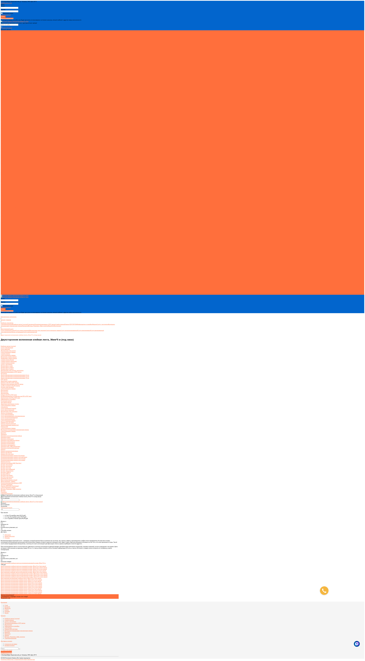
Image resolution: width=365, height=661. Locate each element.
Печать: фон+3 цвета (7, 60)
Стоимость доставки (7, 113)
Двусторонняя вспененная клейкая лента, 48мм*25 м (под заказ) (21, 578)
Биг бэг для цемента (7, 260)
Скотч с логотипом (6, 55)
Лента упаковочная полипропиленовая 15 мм (15, 166)
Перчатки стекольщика (8, 234)
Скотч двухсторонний (7, 79)
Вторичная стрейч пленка (9, 52)
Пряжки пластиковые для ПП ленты (12, 174)
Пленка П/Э (4, 86)
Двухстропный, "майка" (8, 481)
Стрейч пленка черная (8, 152)
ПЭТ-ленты (4, 64)
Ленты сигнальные (7, 203)
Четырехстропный (6, 274)
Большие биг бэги (6, 268)
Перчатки (4, 93)
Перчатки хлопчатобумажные (10, 238)
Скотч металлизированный (9, 207)
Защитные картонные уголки (10, 75)
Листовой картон (6, 73)
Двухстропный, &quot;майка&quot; (11, 271)
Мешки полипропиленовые (9, 101)
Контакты (4, 294)
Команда (3, 34)
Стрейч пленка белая (7, 149)
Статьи (3, 37)
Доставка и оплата (6, 285)
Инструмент (4, 67)
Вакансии (4, 35)
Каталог (3, 134)
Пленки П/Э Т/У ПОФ (7, 82)
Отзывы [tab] (7, 538)
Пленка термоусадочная (8, 84)
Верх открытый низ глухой (9, 269)
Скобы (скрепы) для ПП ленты (10, 175)
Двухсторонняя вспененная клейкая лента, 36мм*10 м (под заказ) (21, 584)
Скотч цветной (5, 46)
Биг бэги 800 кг (5, 263)
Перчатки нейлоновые (8, 231)
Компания (4, 124)
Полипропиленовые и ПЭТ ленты (11, 61)
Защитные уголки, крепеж (9, 66)
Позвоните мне (5, 598)
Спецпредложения (7, 110)
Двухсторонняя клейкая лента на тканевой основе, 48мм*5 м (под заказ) (23, 566)
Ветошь (3, 107)
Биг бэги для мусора (7, 266)
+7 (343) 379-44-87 (6, 28)
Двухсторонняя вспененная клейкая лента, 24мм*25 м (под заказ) (21, 586)
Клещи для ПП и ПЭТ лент (9, 184)
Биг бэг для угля (6, 257)
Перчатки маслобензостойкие (10, 230)
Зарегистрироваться (7, 18)
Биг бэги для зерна (6, 265)
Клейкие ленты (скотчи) (8, 43)
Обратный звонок (6, 652)
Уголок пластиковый (7, 177)
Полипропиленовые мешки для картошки (14, 247)
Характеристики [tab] (10, 536)
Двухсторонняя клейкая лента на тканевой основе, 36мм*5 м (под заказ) (23, 570)
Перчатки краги (5, 96)
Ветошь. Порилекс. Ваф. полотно (11, 105)
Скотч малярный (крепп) (8, 78)
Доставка (4, 532)
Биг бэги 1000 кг (6, 262)
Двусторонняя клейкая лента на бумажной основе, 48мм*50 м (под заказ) (24, 572)
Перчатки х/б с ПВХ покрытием (10, 236)
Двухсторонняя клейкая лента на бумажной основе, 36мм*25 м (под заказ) (24, 577)
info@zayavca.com (6, 3)
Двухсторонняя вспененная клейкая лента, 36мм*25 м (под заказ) (21, 583)
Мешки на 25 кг (5, 102)
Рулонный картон (6, 72)
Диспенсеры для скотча (8, 48)
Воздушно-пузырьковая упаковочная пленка (15, 89)
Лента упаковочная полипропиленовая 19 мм (15, 168)
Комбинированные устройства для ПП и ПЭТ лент (16, 186)
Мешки (3, 99)
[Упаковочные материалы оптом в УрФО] (14, 21)
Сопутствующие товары (8, 51)
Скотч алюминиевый (7, 204)
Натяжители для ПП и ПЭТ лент (10, 187)
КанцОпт (3, 92)
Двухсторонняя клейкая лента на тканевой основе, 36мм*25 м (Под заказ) (24, 567)
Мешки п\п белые (6, 242)
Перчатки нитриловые (8, 233)
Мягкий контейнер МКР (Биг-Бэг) (11, 104)
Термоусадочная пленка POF (10, 215)
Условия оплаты (6, 114)
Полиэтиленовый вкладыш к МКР (11, 272)
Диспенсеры (5, 183)
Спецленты (4, 76)
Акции (3, 40)
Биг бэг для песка (6, 256)
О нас (2, 32)
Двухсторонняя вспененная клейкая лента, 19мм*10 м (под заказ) (21, 592)
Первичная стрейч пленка (9, 54)
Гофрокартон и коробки (8, 70)
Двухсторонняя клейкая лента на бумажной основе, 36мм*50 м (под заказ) (24, 575)
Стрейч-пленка (5, 49)
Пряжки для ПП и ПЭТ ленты (10, 172)
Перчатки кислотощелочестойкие (11, 95)
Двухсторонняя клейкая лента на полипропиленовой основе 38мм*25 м (23, 563)
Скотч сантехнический (8, 209)
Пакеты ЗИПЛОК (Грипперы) (10, 276)
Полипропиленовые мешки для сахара (13, 250)
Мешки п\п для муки (7, 244)
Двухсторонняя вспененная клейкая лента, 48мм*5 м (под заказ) (21, 581)
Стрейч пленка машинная (9, 151)
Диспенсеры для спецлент (9, 81)
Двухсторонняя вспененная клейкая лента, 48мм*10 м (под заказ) (21, 580)
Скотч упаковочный (7, 44)
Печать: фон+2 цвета (7, 58)
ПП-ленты (4, 63)
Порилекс (4, 108)
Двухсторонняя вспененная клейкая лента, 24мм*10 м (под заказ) (21, 587)
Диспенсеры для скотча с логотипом (12, 160)
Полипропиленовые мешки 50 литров (13, 245)
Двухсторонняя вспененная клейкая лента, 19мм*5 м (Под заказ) (21, 593)
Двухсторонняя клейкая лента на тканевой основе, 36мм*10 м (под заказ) (24, 569)
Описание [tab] (8, 535)
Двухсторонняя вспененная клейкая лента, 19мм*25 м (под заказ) (21, 590)
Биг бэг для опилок (7, 254)
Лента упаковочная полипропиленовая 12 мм (15, 165)
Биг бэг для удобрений (8, 259)
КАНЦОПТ (4, 289)
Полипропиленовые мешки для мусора (13, 248)
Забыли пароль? (6, 15)
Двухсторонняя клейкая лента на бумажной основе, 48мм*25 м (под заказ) (24, 573)
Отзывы (3, 38)
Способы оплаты (6, 530)
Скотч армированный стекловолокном (13, 206)
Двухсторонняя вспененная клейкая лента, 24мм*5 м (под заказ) (21, 589)
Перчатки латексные (7, 98)
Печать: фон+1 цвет (7, 57)
